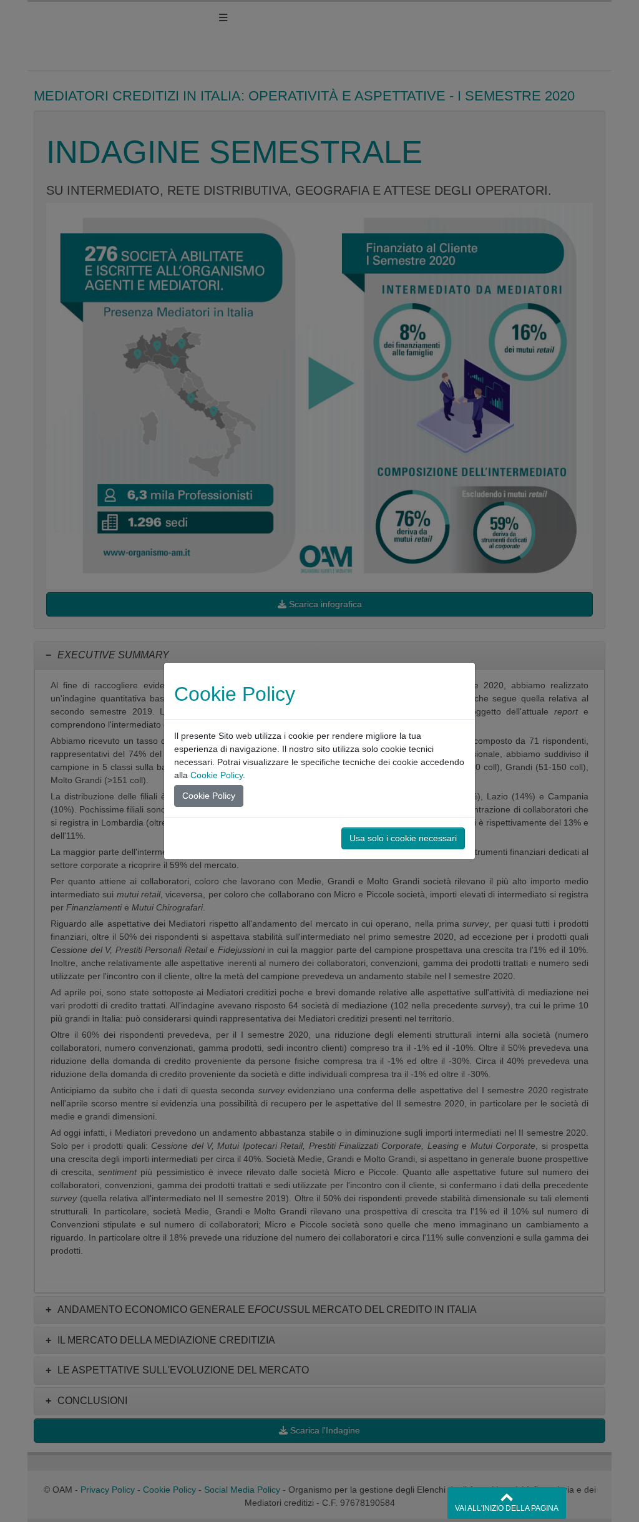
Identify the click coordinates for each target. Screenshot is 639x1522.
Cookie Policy (216, 775)
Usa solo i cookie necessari (403, 838)
